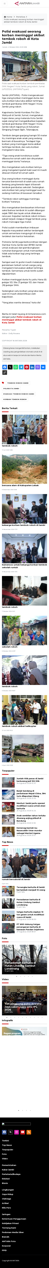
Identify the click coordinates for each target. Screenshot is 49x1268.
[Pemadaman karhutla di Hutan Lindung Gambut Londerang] (8, 903)
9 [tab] (38, 1017)
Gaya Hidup (7, 1194)
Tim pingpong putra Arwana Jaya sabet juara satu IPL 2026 (23, 1006)
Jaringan (6, 1214)
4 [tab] (28, 976)
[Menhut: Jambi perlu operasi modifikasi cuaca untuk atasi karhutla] (8, 807)
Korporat (6, 1246)
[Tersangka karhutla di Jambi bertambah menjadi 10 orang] (8, 891)
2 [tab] (20, 976)
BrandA (5, 1237)
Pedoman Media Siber (13, 1232)
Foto (4, 938)
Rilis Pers (6, 1208)
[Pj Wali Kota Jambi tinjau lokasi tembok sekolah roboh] (24, 630)
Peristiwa (20, 17)
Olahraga (6, 1199)
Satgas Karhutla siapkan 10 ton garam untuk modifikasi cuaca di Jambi (30, 915)
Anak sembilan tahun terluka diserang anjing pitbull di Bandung (31, 818)
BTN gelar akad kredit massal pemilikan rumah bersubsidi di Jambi (23, 878)
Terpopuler (8, 771)
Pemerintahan (9, 1165)
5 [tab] (32, 976)
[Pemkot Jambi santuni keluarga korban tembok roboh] (24, 429)
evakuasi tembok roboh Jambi (18, 394)
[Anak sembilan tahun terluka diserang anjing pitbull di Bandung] (8, 819)
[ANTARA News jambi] (27, 3)
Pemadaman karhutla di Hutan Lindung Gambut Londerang (28, 902)
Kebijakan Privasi (10, 1223)
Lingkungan (8, 1190)
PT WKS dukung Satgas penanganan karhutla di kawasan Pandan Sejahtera (30, 927)
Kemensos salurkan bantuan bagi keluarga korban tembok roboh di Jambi (23, 523)
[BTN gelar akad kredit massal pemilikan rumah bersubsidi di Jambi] (24, 863)
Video (5, 979)
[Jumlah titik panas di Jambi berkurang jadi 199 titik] (8, 782)
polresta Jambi (11, 388)
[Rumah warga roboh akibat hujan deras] (23, 748)
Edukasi (6, 1179)
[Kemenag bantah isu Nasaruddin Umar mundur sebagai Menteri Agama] (8, 831)
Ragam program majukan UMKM (21, 1101)
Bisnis (5, 1183)
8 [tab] (34, 1017)
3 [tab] (24, 976)
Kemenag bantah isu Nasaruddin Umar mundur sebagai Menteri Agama (29, 831)
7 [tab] (30, 1017)
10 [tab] (42, 1017)
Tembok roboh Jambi (18, 383)
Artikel (5, 1203)
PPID (4, 1250)
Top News (7, 842)
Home (9, 17)
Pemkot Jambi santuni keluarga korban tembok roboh (23, 444)
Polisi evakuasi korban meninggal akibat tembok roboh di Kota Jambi (22, 320)
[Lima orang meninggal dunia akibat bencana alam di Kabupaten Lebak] (24, 469)
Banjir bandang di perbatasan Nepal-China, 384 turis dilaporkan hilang (31, 793)
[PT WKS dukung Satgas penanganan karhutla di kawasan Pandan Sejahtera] (8, 928)
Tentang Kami (9, 1228)
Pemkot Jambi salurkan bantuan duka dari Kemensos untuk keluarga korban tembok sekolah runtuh (24, 565)
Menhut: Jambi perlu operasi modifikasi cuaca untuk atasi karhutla (31, 806)
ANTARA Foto (9, 1241)
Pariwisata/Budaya (11, 1174)
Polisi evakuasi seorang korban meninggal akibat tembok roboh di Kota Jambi (24, 20)
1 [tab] (16, 976)
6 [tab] (26, 1017)
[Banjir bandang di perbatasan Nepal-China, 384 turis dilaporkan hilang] (8, 794)
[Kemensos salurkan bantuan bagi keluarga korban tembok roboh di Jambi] (24, 508)
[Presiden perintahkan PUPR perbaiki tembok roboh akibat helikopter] (24, 709)
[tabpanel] (24, 959)
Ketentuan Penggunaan (14, 1219)
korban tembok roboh (15, 399)
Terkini (5, 1141)
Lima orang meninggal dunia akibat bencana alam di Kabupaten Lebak (20, 484)
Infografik (7, 1020)
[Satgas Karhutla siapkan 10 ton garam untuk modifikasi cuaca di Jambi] (8, 915)
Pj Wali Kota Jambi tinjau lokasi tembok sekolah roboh (23, 645)
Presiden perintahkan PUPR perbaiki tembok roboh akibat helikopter (21, 724)
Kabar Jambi (8, 1170)
